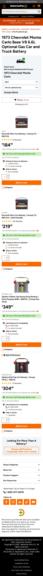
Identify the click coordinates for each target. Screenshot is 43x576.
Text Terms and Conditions (21, 570)
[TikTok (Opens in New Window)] (26, 502)
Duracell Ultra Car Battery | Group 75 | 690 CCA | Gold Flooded (19, 216)
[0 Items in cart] (38, 6)
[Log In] (33, 6)
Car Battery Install (14, 166)
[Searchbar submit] (39, 11)
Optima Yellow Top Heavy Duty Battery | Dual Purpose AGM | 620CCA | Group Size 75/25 (20, 299)
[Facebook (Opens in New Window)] (6, 502)
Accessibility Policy (21, 560)
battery (5, 29)
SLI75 (4, 131)
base (9, 32)
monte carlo (35, 29)
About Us (7, 470)
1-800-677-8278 (15, 492)
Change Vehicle (11, 92)
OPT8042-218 (7, 294)
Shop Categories (10, 464)
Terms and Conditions (21, 567)
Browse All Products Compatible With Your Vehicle (21, 450)
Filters (20, 100)
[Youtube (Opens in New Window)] (33, 502)
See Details (29, 23)
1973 (3, 32)
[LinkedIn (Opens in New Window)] (20, 502)
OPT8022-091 (7, 375)
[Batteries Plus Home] (19, 6)
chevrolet (25, 29)
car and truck (14, 29)
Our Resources (10, 480)
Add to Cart (21, 182)
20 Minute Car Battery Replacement (21, 1)
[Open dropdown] (38, 149)
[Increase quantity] (8, 176)
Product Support (10, 475)
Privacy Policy (21, 574)
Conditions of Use (21, 563)
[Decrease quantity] (8, 178)
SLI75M (4, 213)
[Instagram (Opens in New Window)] (13, 502)
